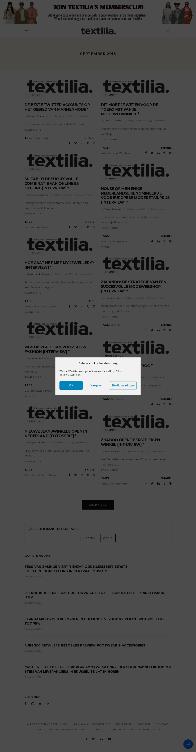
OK (71, 385)
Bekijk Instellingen (123, 385)
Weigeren (96, 385)
